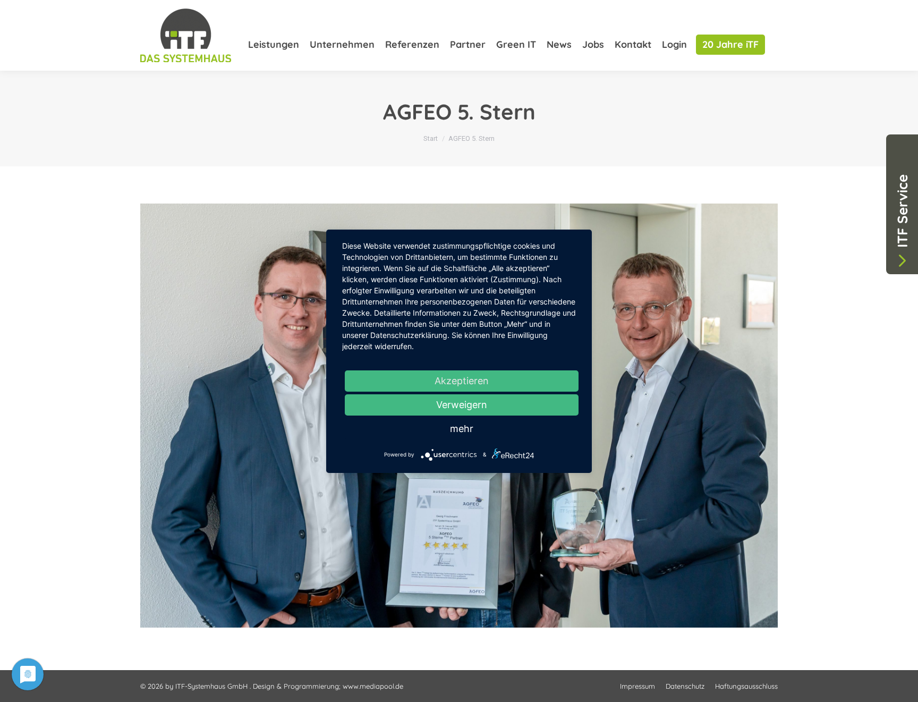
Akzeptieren (462, 380)
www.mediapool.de (373, 686)
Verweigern (461, 404)
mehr (461, 428)
